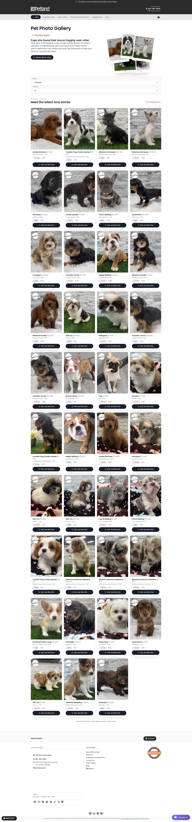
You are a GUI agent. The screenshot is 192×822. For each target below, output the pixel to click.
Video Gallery (62, 17)
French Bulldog (108, 214)
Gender (35, 87)
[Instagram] (38, 802)
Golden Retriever (42, 152)
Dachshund (140, 214)
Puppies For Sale (48, 17)
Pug (103, 396)
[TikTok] (54, 802)
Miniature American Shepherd (78, 580)
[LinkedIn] (62, 802)
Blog (107, 17)
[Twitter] (50, 802)
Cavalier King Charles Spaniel (79, 153)
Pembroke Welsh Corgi (45, 642)
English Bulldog (108, 275)
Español (91, 769)
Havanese (40, 214)
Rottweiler (73, 642)
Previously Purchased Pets (80, 17)
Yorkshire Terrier (76, 275)
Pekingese (106, 335)
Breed (35, 78)
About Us (89, 755)
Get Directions (40, 768)
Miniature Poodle (142, 275)
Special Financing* (92, 752)
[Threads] (58, 802)
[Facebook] (34, 802)
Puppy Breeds (97, 17)
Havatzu (138, 396)
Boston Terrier (75, 396)
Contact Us (90, 760)
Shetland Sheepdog (77, 702)
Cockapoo (40, 275)
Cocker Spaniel (75, 214)
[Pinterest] (46, 802)
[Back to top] (159, 739)
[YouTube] (42, 802)
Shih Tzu (72, 335)
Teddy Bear (106, 642)
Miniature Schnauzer (110, 152)
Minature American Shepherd (112, 580)
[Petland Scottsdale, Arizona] (40, 9)
